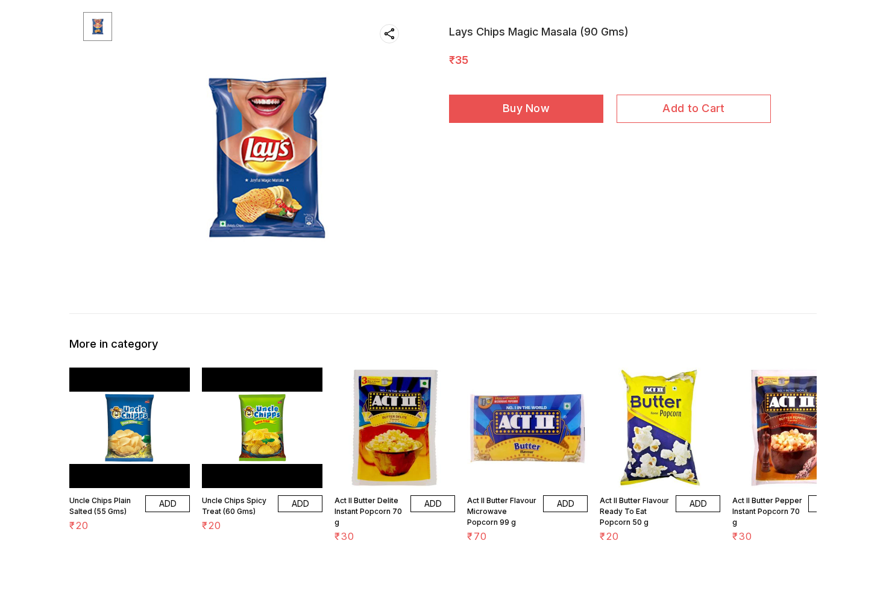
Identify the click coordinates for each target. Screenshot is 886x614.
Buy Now (526, 108)
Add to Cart (693, 108)
